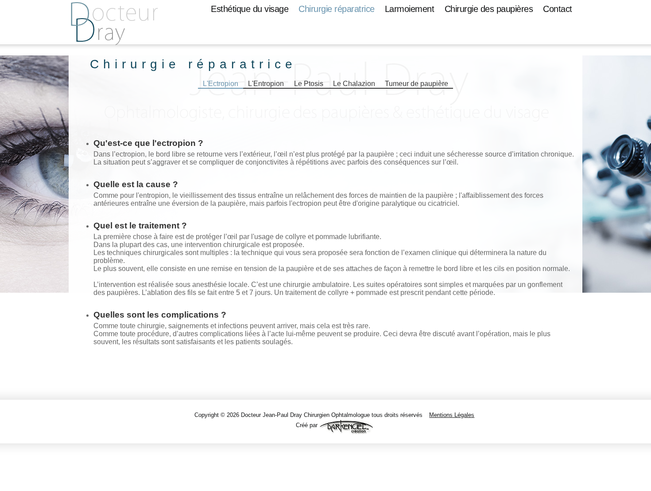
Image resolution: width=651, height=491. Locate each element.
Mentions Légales (451, 415)
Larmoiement (409, 9)
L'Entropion (266, 83)
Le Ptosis (308, 83)
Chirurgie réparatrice (336, 9)
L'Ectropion (220, 83)
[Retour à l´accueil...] (123, 26)
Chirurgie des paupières (489, 9)
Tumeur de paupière (416, 83)
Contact (557, 9)
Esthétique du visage (249, 9)
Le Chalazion (354, 83)
